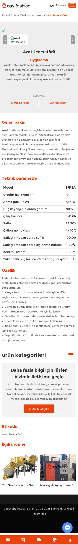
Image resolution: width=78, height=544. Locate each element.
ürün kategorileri (24, 355)
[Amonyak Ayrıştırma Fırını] (58, 467)
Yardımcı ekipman (31, 15)
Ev (3, 15)
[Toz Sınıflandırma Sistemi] (20, 467)
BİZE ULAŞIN (39, 409)
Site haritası (39, 514)
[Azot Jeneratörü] (39, 30)
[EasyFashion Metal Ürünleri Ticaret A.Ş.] (16, 5)
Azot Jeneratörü (12, 434)
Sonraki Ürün (58, 102)
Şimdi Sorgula (20, 102)
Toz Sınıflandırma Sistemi (20, 485)
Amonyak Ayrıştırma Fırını (58, 485)
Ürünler (13, 15)
